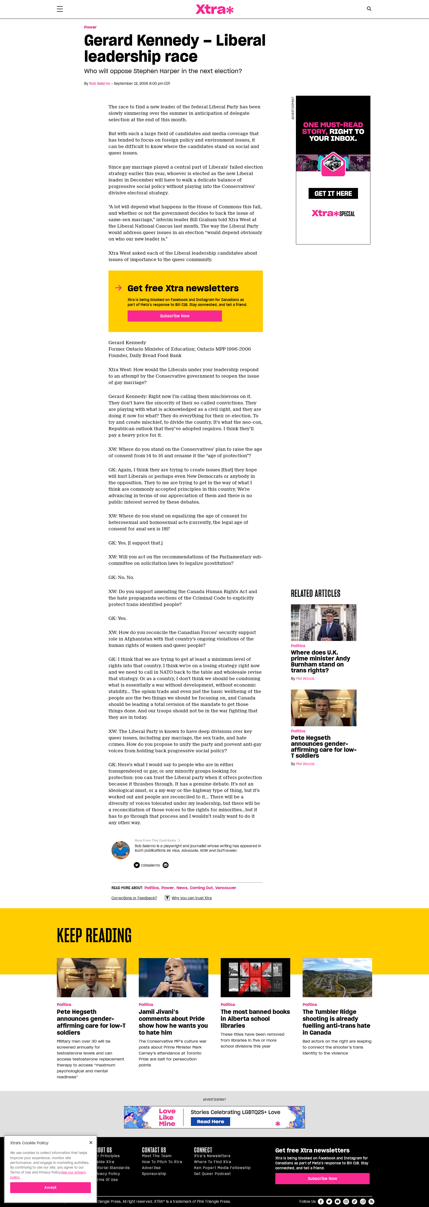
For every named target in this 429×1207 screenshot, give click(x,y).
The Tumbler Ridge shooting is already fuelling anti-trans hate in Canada (336, 1022)
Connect (203, 1150)
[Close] (90, 1142)
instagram (346, 1202)
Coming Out (201, 888)
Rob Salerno (99, 83)
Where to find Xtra (212, 1162)
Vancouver (225, 888)
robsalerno (150, 865)
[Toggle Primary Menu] (60, 10)
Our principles (106, 1156)
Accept (50, 1187)
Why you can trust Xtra (192, 898)
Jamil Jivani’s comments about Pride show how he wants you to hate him (173, 1022)
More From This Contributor (156, 840)
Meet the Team (157, 1156)
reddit (363, 1202)
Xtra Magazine (214, 9)
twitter (329, 1202)
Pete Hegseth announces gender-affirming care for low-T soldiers (324, 747)
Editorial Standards (111, 1168)
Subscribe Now (174, 315)
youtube (338, 1202)
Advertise (151, 1168)
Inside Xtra (103, 1162)
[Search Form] (369, 9)
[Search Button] (369, 9)
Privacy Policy (106, 1174)
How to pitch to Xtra (162, 1162)
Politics (298, 646)
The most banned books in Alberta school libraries (255, 1018)
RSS (371, 1202)
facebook (321, 1202)
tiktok (355, 1202)
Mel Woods (305, 678)
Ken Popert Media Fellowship (222, 1168)
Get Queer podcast (212, 1174)
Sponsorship (154, 1174)
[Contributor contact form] (166, 865)
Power (90, 27)
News (182, 888)
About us (102, 1150)
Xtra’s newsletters (212, 1156)
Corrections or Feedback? (134, 898)
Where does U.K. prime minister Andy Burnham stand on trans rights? (320, 661)
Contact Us (154, 1150)
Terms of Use (105, 1179)
